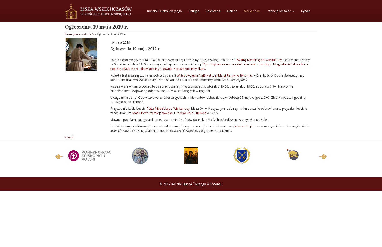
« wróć (69, 137)
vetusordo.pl (244, 126)
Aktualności (252, 11)
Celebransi (213, 11)
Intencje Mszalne (279, 11)
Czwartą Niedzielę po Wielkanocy (257, 60)
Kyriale (305, 11)
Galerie (232, 11)
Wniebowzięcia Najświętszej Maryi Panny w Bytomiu (214, 75)
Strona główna (72, 34)
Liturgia (194, 11)
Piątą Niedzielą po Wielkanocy (168, 108)
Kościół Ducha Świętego (164, 11)
